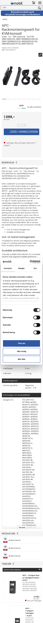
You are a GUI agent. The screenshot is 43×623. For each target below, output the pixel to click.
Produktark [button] (8, 533)
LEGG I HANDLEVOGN (24, 131)
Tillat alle (21, 343)
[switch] (36, 317)
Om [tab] (35, 268)
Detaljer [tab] (21, 268)
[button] (21, 162)
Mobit (5, 19)
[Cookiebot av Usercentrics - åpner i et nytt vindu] (30, 261)
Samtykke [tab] (8, 268)
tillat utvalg (21, 351)
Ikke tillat (21, 359)
